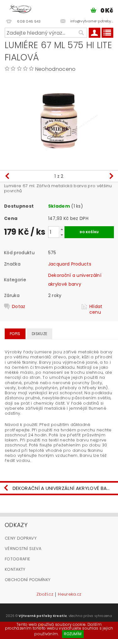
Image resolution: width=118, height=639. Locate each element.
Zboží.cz (45, 594)
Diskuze (39, 333)
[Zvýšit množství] (62, 229)
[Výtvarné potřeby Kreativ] (20, 8)
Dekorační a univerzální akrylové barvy (64, 488)
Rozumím (72, 633)
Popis (15, 333)
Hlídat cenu (96, 309)
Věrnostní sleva (23, 549)
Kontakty (15, 569)
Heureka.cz (69, 594)
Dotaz (18, 307)
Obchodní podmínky (27, 580)
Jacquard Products (69, 264)
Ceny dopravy (21, 538)
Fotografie (17, 559)
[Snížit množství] (62, 235)
